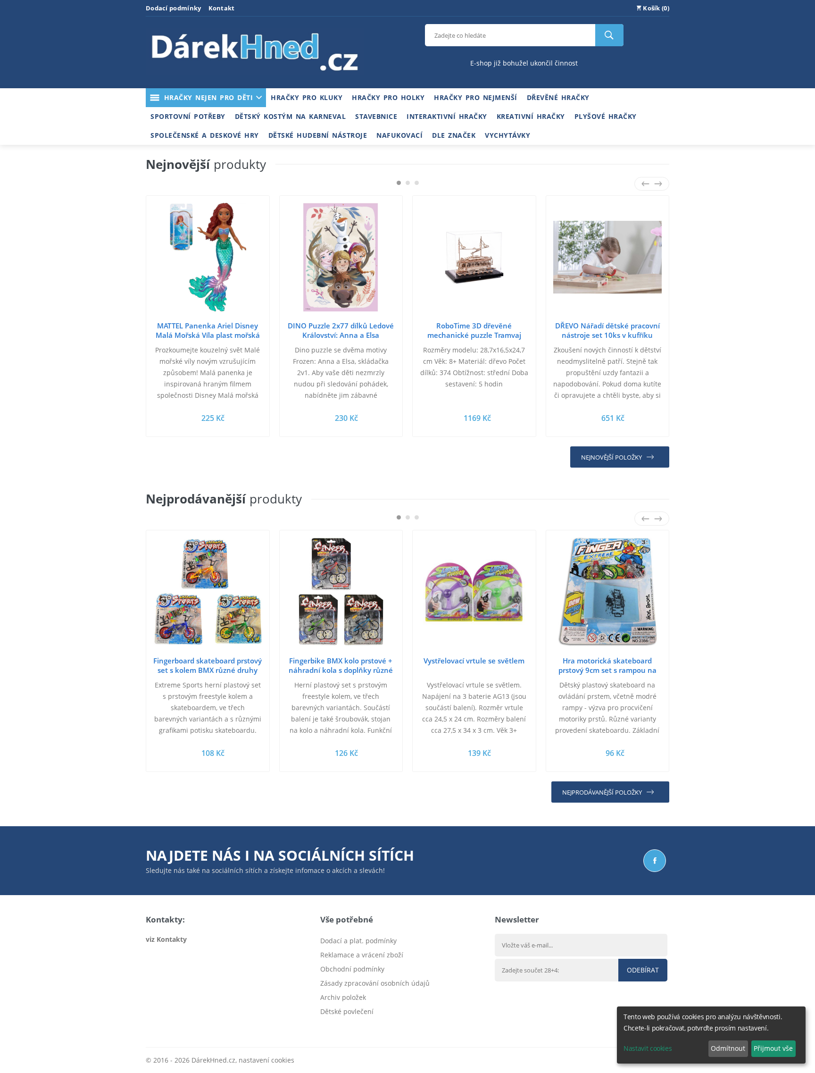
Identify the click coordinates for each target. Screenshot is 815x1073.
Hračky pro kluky (306, 97)
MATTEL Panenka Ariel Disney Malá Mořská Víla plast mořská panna (208, 335)
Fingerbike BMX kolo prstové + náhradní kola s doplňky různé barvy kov (341, 670)
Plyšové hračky (605, 116)
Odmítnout (728, 1048)
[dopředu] (658, 183)
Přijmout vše (773, 1048)
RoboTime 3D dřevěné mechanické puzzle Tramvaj (474, 330)
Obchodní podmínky (352, 968)
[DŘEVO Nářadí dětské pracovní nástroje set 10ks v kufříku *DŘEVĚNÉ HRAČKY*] (607, 257)
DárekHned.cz (213, 1060)
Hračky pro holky (388, 97)
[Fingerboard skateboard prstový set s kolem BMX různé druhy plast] (207, 591)
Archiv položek (343, 997)
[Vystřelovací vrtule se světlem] (474, 591)
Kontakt (221, 8)
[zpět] (645, 183)
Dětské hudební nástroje (317, 135)
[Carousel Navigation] (651, 184)
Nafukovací (399, 135)
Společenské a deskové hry (204, 135)
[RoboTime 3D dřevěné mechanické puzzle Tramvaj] (474, 257)
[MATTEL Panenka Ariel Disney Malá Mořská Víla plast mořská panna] (207, 257)
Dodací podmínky (173, 8)
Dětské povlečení (347, 1011)
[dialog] (711, 1035)
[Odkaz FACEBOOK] (654, 860)
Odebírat (643, 969)
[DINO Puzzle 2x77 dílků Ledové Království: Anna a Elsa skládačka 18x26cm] (341, 257)
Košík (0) (655, 8)
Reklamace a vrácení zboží (361, 954)
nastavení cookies (266, 1060)
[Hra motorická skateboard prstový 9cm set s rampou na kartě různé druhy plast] (607, 591)
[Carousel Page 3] (417, 183)
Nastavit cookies (648, 1048)
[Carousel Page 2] (408, 183)
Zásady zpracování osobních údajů (375, 983)
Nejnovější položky (611, 457)
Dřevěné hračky (558, 97)
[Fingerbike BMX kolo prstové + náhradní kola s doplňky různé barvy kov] (341, 591)
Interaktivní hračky (447, 116)
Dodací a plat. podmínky (358, 940)
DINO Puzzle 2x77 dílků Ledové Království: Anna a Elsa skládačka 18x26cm (341, 335)
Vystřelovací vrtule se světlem (474, 660)
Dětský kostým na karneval (290, 116)
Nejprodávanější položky (602, 792)
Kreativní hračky (531, 116)
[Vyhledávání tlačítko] (609, 35)
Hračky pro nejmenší (475, 97)
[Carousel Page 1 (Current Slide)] (399, 183)
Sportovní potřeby (187, 116)
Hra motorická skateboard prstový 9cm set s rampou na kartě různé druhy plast (607, 670)
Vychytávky (507, 135)
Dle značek (453, 135)
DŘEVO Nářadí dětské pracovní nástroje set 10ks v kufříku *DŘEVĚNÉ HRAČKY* (607, 335)
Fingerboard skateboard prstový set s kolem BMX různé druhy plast (207, 670)
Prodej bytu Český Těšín (357, 1025)
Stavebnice (376, 116)
